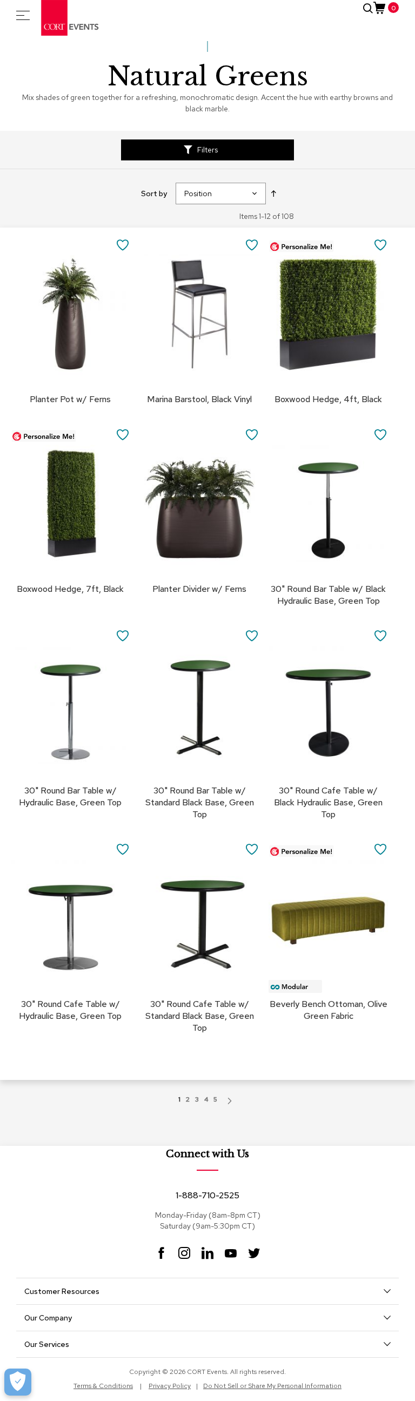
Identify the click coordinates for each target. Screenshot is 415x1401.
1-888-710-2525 (207, 1195)
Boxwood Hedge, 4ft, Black (328, 399)
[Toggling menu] (23, 15)
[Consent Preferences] (17, 1382)
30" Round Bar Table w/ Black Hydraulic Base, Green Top (328, 594)
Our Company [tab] (48, 1318)
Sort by (154, 193)
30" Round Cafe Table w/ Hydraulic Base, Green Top (70, 1010)
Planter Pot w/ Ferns (70, 399)
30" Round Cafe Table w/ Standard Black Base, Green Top (199, 1015)
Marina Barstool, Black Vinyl (199, 399)
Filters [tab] (207, 150)
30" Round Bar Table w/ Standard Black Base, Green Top (199, 802)
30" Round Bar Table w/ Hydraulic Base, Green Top (70, 796)
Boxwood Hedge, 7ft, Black (70, 589)
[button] (122, 244)
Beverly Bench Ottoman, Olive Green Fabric (328, 1010)
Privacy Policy (170, 1386)
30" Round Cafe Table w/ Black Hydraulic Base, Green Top (328, 802)
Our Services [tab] (46, 1344)
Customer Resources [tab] (61, 1291)
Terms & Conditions (103, 1386)
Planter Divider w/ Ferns (199, 589)
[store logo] (70, 18)
